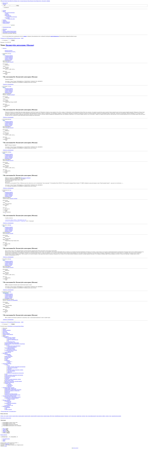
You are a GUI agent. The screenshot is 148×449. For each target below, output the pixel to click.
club (4, 415)
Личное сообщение (9, 57)
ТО (8, 340)
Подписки (5, 331)
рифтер (103, 415)
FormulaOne (7, 360)
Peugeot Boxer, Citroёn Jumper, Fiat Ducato (13, 389)
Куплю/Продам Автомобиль (10, 403)
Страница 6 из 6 (3, 38)
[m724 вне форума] (9, 61)
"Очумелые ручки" (11, 341)
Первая (12, 38)
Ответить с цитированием (8, 84)
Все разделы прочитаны (10, 12)
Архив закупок (10, 351)
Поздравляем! (8, 354)
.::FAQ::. (6, 364)
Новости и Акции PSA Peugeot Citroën (12, 394)
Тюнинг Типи (8, 383)
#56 (10, 225)
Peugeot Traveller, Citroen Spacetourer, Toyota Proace (15, 343)
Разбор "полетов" (8, 409)
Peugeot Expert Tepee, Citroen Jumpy (12, 342)
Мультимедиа (10, 385)
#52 (10, 86)
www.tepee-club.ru (6, 438)
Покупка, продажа (6, 400)
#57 (10, 259)
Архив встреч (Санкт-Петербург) (13, 345)
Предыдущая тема (4, 411)
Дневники (5, 20)
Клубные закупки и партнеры (11, 350)
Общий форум (5, 336)
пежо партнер (99, 415)
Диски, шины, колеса (9, 380)
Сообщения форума (9, 56)
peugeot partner (21, 415)
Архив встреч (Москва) (12, 346)
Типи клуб (7, 344)
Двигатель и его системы (12, 367)
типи (110, 415)
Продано (9, 402)
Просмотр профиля (9, 55)
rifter (51, 415)
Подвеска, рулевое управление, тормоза (15, 369)
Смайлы (4, 429)
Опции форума (8, 15)
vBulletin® (7, 443)
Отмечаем (9, 355)
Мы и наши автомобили (10, 347)
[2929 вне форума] (9, 233)
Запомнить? (6, 7)
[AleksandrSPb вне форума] (12, 300)
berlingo (1, 415)
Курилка (6, 358)
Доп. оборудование (11, 370)
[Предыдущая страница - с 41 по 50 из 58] (17, 38)
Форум (4, 11)
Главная (4, 10)
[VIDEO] (4, 431)
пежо (87, 415)
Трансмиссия (7, 377)
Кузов (8, 365)
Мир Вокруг (5, 353)
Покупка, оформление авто (12, 339)
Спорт (6, 359)
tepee (53, 415)
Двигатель (9, 386)
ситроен (107, 415)
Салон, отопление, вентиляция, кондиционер (16, 366)
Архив (4, 439)
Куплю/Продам (8, 401)
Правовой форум (6, 406)
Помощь (4, 3)
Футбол (8, 362)
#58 (10, 291)
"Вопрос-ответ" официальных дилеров (12, 396)
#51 (10, 53)
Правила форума (6, 23)
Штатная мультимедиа (9, 382)
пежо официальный (92, 415)
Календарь (7, 14)
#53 (10, 119)
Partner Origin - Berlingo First (10, 388)
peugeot (10, 415)
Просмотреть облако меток (5, 417)
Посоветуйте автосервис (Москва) (20, 45)
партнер (83, 415)
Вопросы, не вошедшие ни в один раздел (15, 372)
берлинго (66, 415)
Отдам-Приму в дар (9, 405)
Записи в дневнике (9, 58)
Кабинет (4, 329)
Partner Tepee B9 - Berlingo (10, 337)
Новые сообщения (6, 21)
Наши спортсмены (8, 356)
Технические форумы (7, 363)
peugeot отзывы (46, 415)
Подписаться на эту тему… (10, 51)
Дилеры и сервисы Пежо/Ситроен (9, 31)
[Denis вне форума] (13, 198)
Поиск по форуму (6, 333)
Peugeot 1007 (7, 391)
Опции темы (4, 48)
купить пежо (73, 415)
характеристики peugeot (116, 415)
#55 (10, 190)
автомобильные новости (59, 415)
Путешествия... (8, 357)
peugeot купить (40, 415)
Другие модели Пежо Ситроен (11, 393)
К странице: (5, 40)
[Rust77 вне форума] (11, 94)
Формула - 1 (9, 361)
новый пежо (79, 415)
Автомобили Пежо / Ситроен (8, 387)
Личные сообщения (7, 330)
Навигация (7, 17)
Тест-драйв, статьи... (11, 338)
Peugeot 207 (7, 392)
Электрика (9, 368)
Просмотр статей (8, 59)
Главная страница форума (8, 334)
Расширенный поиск (7, 27)
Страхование (7, 407)
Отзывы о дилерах (11, 399)
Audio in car (9, 371)
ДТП (6, 408)
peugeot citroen (15, 415)
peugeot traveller (34, 415)
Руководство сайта (11, 18)
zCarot (5, 445)
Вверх (22, 326)
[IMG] (4, 430)
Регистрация (5, 2)
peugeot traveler (27, 415)
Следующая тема (12, 411)
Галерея (4, 19)
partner (7, 415)
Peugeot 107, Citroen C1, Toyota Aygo (12, 390)
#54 (10, 152)
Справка (6, 13)
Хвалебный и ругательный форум (9, 32)
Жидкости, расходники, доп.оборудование (13, 381)
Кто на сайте (5, 332)
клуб (70, 415)
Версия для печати (8, 50)
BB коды (4, 428)
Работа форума (8, 352)
